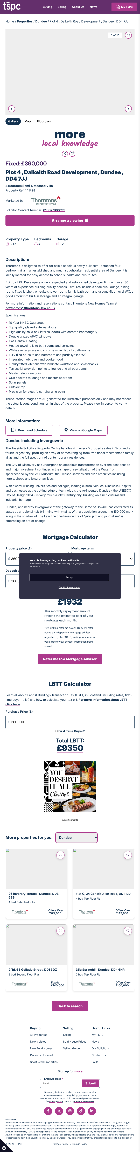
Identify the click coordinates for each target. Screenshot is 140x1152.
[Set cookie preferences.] (7, 1145)
